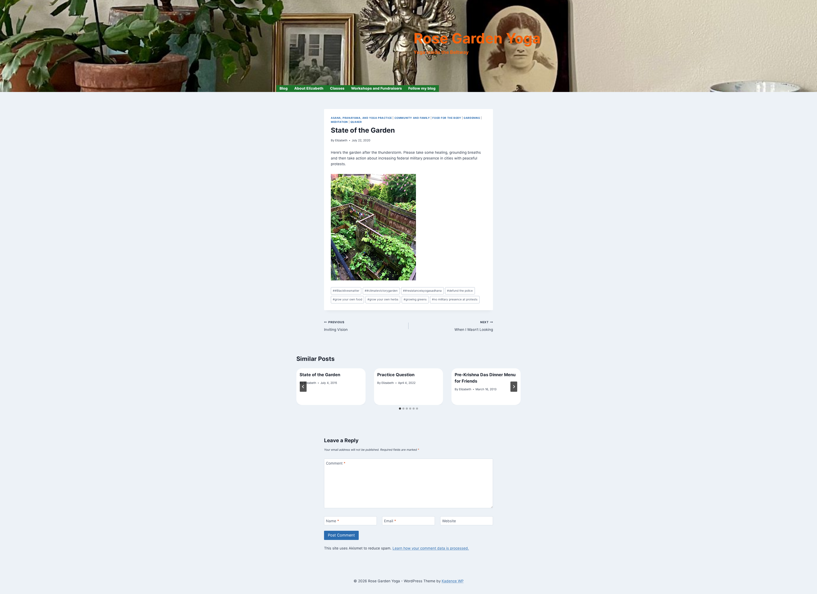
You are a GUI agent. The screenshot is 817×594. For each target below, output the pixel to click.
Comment (336, 463)
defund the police (460, 290)
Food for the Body (446, 117)
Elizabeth (341, 140)
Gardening (472, 117)
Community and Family (412, 117)
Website (449, 521)
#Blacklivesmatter (346, 290)
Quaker (356, 121)
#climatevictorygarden (381, 290)
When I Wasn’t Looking (473, 326)
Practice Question (395, 374)
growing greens (415, 299)
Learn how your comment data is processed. (431, 548)
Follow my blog (422, 88)
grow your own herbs (382, 299)
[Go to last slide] (303, 387)
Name (332, 521)
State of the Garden (320, 374)
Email (390, 521)
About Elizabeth (308, 88)
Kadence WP (453, 581)
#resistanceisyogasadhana (422, 290)
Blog (284, 88)
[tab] (400, 408)
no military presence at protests (454, 299)
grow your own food (347, 299)
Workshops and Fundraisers (376, 88)
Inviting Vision (336, 326)
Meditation (339, 121)
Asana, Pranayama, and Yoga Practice (361, 117)
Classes (337, 88)
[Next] (513, 387)
